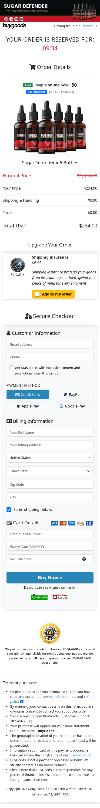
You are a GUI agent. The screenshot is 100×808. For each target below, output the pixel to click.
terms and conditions (59, 696)
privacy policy (80, 755)
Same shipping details (32, 509)
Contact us (89, 26)
